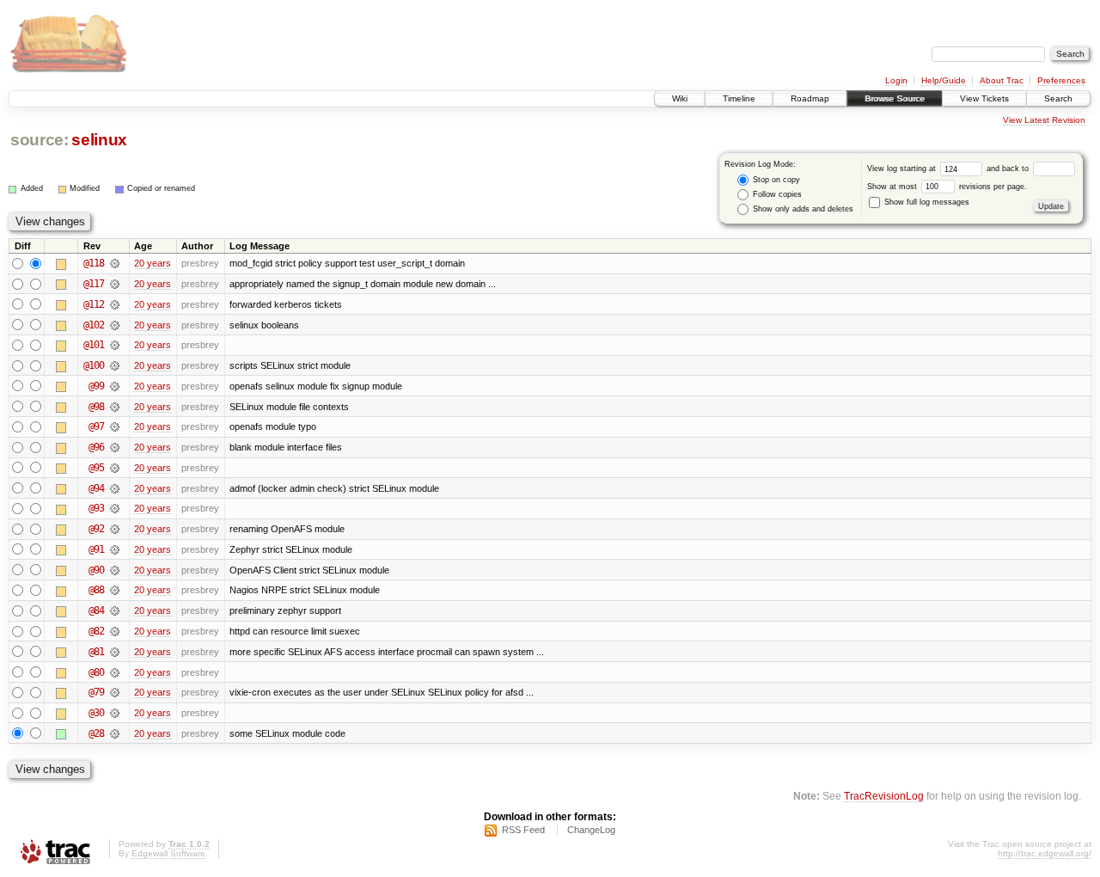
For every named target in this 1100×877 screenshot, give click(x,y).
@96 (96, 447)
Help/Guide (943, 80)
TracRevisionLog (884, 795)
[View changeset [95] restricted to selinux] (114, 468)
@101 (93, 345)
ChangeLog (591, 830)
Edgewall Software (168, 853)
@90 (96, 570)
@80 (96, 672)
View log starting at (902, 168)
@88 (96, 590)
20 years (152, 263)
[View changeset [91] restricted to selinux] (114, 549)
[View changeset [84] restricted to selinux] (114, 610)
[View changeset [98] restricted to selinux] (114, 407)
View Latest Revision (1044, 120)
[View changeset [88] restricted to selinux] (114, 590)
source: (39, 140)
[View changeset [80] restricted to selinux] (114, 672)
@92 (96, 529)
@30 (96, 713)
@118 (93, 263)
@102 (93, 325)
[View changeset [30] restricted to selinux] (114, 713)
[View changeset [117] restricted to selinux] (114, 284)
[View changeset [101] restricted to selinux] (114, 345)
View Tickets (984, 98)
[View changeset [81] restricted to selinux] (114, 652)
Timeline (739, 98)
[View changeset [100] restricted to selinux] (114, 365)
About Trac (1002, 80)
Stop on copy (775, 179)
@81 (96, 652)
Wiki (680, 98)
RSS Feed (523, 830)
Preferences (1061, 80)
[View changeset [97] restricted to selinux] (114, 426)
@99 (96, 386)
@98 (96, 407)
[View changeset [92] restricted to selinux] (114, 529)
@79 (96, 692)
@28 (96, 733)
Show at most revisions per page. (947, 186)
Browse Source (895, 98)
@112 (93, 304)
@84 (96, 610)
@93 (96, 508)
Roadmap (810, 98)
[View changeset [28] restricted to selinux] (114, 733)
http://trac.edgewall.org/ (1044, 853)
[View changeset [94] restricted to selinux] (114, 488)
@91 (96, 549)
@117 (93, 284)
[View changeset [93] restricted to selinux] (114, 508)
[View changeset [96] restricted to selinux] (114, 447)
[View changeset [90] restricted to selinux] (114, 570)
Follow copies (776, 194)
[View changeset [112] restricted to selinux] (114, 304)
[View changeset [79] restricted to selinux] (114, 692)
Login (896, 80)
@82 (96, 631)
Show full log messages (925, 202)
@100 (93, 365)
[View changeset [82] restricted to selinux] (114, 631)
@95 (96, 468)
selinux (99, 140)
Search (1058, 98)
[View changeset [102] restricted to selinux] (114, 325)
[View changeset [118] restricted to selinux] (114, 263)
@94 (96, 488)
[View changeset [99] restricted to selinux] (114, 386)
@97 (96, 426)
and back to (1009, 168)
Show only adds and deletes (801, 209)
